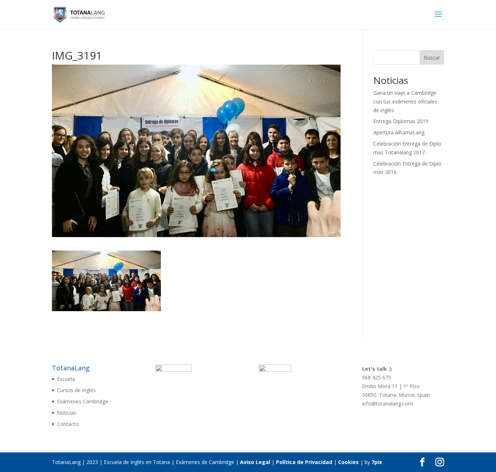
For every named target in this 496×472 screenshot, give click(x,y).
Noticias (66, 412)
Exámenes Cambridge (82, 401)
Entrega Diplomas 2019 (400, 121)
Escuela (66, 378)
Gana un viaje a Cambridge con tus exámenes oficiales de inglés (405, 101)
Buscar (432, 57)
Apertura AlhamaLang (398, 132)
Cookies (348, 462)
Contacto (68, 423)
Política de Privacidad (304, 462)
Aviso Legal (255, 462)
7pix (376, 462)
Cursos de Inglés (76, 390)
